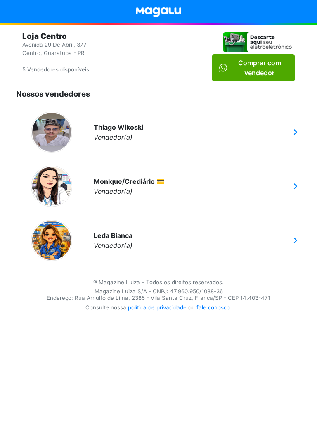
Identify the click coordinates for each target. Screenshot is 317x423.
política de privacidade (157, 307)
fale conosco (213, 307)
